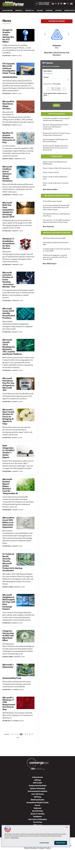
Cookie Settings (44, 842)
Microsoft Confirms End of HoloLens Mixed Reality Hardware (7, 174)
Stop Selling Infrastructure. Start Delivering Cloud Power (56, 215)
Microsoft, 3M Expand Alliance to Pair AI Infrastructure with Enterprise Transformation (55, 127)
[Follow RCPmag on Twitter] (55, 4)
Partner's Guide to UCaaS (51, 172)
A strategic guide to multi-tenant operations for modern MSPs (56, 250)
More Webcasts (48, 226)
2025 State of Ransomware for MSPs (54, 238)
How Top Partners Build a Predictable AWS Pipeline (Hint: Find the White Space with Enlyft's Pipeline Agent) (56, 207)
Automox (57, 46)
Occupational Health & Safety (37, 802)
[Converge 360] (37, 763)
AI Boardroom (37, 777)
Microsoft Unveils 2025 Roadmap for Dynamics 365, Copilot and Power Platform (12, 347)
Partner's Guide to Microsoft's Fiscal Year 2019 (55, 184)
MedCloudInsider (37, 800)
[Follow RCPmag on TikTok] (58, 4)
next (68, 34)
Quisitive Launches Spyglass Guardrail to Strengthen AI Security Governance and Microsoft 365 (55, 148)
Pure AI (37, 805)
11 (32, 734)
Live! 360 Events (37, 794)
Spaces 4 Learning (37, 814)
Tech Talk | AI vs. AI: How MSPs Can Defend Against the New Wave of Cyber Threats (56, 221)
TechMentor (37, 816)
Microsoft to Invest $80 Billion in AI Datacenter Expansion (8, 522)
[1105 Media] (37, 769)
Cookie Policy (15, 838)
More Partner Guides (50, 189)
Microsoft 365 (29, 10)
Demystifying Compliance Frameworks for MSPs (56, 243)
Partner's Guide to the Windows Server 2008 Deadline (55, 163)
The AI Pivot (37, 822)
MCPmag (37, 797)
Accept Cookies (60, 842)
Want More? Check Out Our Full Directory (56, 54)
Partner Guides (56, 156)
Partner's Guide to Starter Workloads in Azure (55, 178)
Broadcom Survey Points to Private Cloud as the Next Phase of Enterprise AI (56, 134)
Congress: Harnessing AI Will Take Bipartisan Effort (8, 636)
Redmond (37, 808)
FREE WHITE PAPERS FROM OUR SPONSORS (56, 233)
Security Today (37, 811)
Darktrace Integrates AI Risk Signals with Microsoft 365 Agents (55, 140)
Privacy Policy (57, 84)
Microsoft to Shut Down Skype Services (8, 105)
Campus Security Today (37, 786)
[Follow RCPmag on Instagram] (61, 4)
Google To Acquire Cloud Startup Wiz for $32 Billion (8, 36)
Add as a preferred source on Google (44, 3)
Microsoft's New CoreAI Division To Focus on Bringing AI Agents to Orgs (8, 417)
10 (29, 734)
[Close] (67, 827)
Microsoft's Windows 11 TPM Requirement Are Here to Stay (8, 704)
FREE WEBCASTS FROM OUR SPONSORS (56, 195)
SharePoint (49, 10)
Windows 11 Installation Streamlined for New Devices (8, 243)
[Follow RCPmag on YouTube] (65, 4)
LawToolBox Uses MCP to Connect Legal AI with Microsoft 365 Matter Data (56, 119)
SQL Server (58, 10)
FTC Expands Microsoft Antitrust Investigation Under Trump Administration (9, 70)
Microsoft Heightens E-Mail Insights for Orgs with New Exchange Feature (8, 602)
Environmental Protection (37, 791)
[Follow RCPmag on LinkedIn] (53, 4)
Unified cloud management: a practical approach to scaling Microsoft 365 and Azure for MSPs (55, 257)
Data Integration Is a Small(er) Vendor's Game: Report (8, 452)
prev (45, 34)
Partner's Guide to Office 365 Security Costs (57, 168)
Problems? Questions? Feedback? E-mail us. (37, 848)
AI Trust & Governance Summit (52, 201)
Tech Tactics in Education (37, 819)
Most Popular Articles (57, 114)
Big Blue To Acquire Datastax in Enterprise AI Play (8, 138)
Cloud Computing (7, 10)
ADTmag (37, 780)
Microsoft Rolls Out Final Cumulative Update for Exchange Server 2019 (8, 210)
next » (18, 737)
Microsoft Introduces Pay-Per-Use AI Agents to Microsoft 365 (8, 384)
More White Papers (49, 264)
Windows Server (69, 10)
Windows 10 (19, 10)
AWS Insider (37, 783)
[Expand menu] (71, 4)
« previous (6, 734)
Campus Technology (37, 788)
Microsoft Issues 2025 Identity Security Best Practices (8, 313)
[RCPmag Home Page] (13, 4)
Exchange (40, 10)
